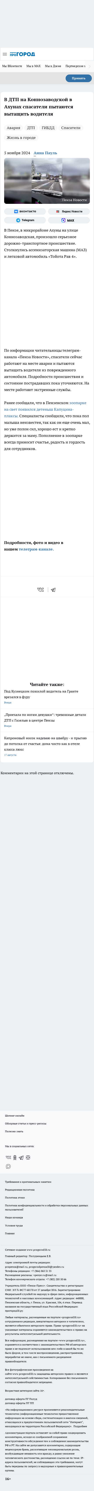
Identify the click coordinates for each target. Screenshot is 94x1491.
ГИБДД (48, 127)
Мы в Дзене (53, 66)
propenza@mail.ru (16, 1266)
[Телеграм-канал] (25, 220)
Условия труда (14, 1225)
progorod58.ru (71, 1317)
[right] (89, 66)
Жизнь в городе (21, 137)
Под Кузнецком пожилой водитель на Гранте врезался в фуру (41, 696)
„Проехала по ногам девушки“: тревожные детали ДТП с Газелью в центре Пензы (45, 719)
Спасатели (70, 127)
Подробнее (80, 1426)
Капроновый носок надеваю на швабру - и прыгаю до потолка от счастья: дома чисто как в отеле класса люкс (45, 746)
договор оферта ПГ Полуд (21, 1399)
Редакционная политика (20, 1189)
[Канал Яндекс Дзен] (28, 1157)
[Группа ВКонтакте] (25, 211)
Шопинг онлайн (14, 1115)
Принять (78, 78)
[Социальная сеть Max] (69, 220)
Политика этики (15, 1197)
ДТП (31, 127)
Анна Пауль (45, 152)
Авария (13, 127)
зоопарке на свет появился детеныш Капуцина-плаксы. (45, 409)
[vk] (41, 590)
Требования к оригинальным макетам (28, 1181)
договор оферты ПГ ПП (19, 1403)
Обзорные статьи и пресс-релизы (25, 1123)
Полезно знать (14, 1131)
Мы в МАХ (33, 66)
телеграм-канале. (36, 549)
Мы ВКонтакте (12, 66)
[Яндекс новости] (69, 211)
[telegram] (54, 590)
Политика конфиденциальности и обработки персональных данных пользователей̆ (46, 1207)
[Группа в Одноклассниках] (15, 1157)
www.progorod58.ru (38, 1249)
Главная (9, 1233)
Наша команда (14, 1217)
